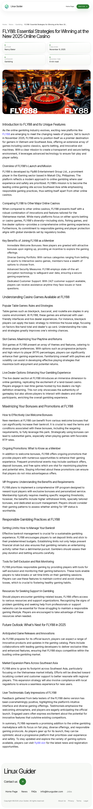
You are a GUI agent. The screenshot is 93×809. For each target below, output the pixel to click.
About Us (62, 801)
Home (4, 24)
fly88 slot (40, 742)
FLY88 (6, 134)
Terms (78, 801)
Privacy (71, 801)
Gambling (18, 24)
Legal (86, 801)
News (11, 24)
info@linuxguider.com (52, 791)
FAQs (34, 791)
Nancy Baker (10, 49)
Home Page (11, 791)
